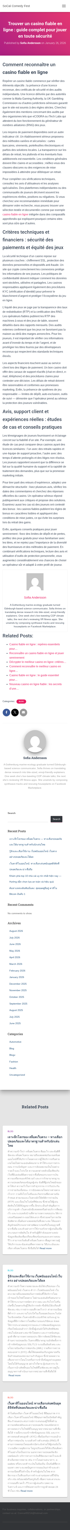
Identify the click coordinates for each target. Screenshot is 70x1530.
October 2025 (16, 997)
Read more (46, 1248)
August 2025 (16, 1010)
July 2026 (14, 937)
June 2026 (15, 944)
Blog (21, 701)
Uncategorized (17, 1074)
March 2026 (15, 964)
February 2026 (17, 970)
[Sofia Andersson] (35, 741)
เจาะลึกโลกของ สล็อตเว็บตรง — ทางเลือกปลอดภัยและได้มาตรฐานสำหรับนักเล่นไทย (35, 1141)
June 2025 (15, 1023)
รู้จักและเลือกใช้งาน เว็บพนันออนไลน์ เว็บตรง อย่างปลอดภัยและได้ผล (35, 1278)
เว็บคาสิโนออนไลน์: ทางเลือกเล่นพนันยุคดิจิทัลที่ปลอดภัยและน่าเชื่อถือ (34, 1405)
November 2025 (18, 990)
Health (12, 1068)
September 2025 (18, 1003)
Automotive (15, 1041)
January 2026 (16, 977)
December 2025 (18, 983)
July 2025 (14, 1016)
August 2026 (16, 931)
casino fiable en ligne (15, 214)
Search (12, 813)
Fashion (13, 1061)
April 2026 (14, 957)
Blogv (12, 1055)
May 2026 (14, 950)
